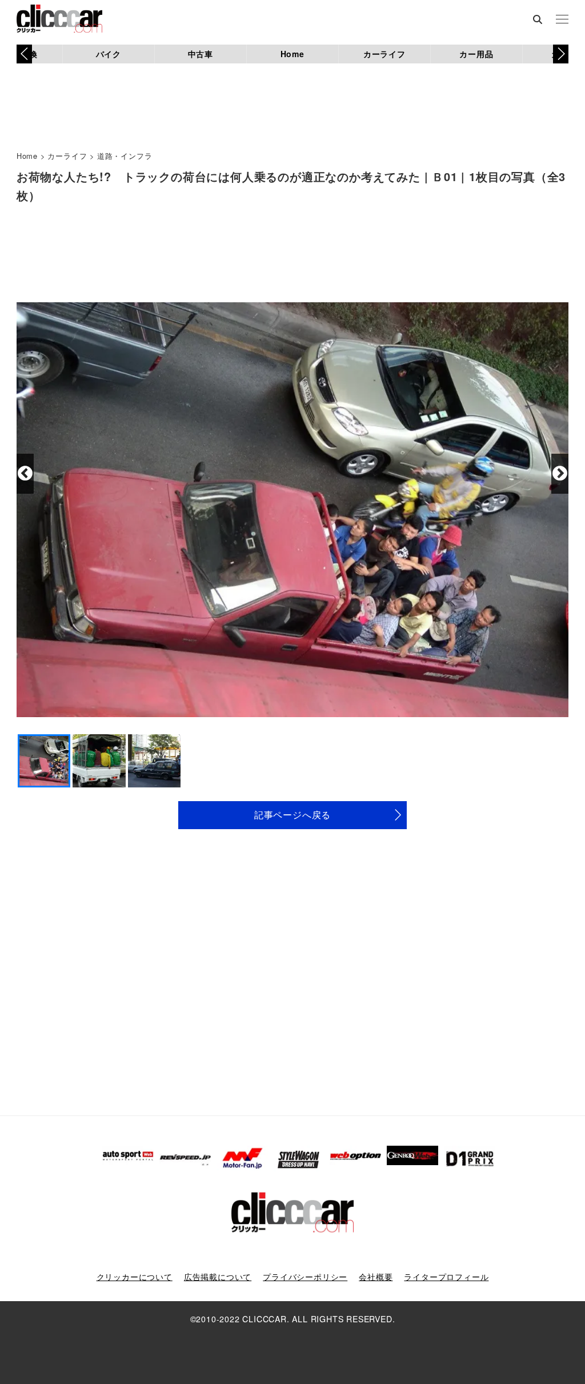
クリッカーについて (135, 1276)
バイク (108, 53)
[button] (560, 53)
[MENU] (562, 20)
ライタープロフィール (446, 1276)
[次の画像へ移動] (559, 474)
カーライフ (384, 53)
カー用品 (476, 53)
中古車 (200, 53)
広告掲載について (217, 1276)
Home (292, 53)
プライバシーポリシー (305, 1276)
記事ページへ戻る (292, 814)
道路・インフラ (125, 155)
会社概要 (375, 1276)
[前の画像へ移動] (25, 474)
